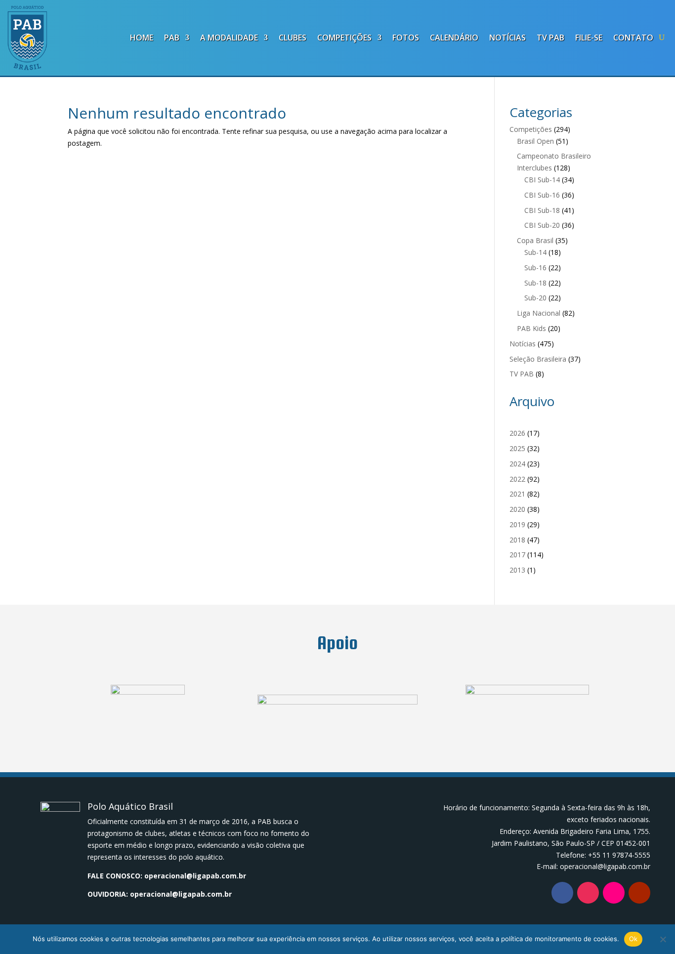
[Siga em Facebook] (562, 893)
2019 (517, 524)
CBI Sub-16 (542, 195)
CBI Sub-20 (542, 225)
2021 (517, 493)
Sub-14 (535, 252)
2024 (517, 463)
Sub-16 (535, 267)
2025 (517, 448)
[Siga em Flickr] (614, 893)
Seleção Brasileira (537, 359)
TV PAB (550, 37)
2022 (517, 479)
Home (141, 37)
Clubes (292, 37)
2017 (517, 554)
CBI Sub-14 (542, 179)
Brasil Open (535, 141)
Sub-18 (535, 283)
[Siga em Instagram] (588, 893)
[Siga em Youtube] (639, 893)
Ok (633, 939)
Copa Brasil (535, 240)
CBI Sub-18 (542, 210)
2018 (517, 539)
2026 (517, 433)
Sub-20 (535, 297)
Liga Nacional (538, 313)
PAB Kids (531, 328)
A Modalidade (229, 37)
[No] (663, 939)
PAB (171, 37)
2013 (517, 570)
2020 (517, 509)
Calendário (454, 37)
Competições (344, 37)
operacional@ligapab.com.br (195, 875)
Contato (633, 37)
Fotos (405, 37)
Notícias (507, 37)
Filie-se (588, 37)
